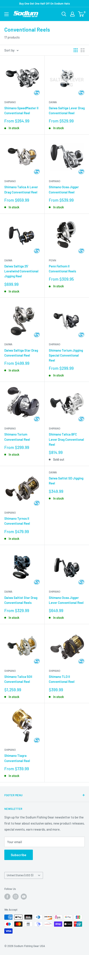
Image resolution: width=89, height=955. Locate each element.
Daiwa (53, 102)
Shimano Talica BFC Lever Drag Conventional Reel (66, 439)
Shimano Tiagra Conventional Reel (17, 758)
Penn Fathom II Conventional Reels (62, 268)
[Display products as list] (83, 50)
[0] (81, 14)
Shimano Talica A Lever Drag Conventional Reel (21, 189)
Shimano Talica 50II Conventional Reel (18, 679)
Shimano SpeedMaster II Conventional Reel (21, 110)
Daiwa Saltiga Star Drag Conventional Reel (21, 352)
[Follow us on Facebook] (7, 897)
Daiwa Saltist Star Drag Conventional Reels (20, 600)
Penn (52, 260)
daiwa (53, 472)
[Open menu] (6, 14)
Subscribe (18, 855)
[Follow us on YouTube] (24, 897)
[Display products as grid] (76, 50)
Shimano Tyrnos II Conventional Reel (17, 520)
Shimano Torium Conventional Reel (17, 436)
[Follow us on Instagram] (16, 897)
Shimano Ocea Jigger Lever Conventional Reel (66, 600)
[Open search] (64, 14)
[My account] (72, 14)
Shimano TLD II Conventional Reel (62, 679)
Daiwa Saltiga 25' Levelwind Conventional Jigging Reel (21, 271)
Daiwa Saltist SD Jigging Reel (66, 480)
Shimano (10, 102)
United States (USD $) (20, 875)
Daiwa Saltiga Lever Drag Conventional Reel (67, 110)
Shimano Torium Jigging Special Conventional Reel (66, 355)
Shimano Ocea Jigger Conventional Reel (64, 189)
